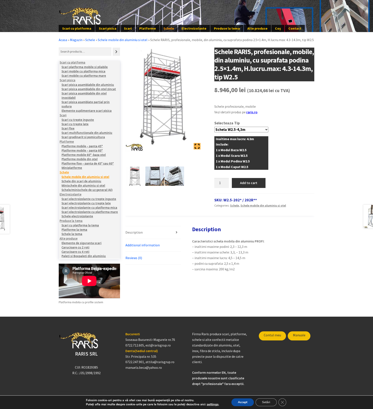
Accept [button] (242, 402)
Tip (237, 123)
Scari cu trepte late (75, 124)
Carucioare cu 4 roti (75, 252)
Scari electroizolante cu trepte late (86, 203)
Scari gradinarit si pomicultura (83, 137)
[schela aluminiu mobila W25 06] (155, 176)
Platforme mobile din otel (80, 159)
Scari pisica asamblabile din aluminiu (88, 85)
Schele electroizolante (77, 216)
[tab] (153, 232)
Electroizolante (194, 28)
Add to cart (248, 183)
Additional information (142, 245)
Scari (128, 28)
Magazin (76, 40)
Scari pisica (107, 28)
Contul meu (272, 335)
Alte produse (257, 28)
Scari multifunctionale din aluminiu (87, 133)
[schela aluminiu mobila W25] (135, 176)
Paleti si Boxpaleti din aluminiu (84, 256)
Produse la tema (227, 28)
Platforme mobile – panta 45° (82, 146)
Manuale (299, 335)
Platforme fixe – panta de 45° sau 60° (88, 163)
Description (134, 232)
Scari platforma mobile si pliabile (85, 67)
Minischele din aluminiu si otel (83, 186)
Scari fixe (68, 128)
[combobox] (85, 52)
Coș (278, 28)
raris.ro (252, 112)
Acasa (63, 40)
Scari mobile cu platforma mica (83, 71)
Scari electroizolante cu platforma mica (89, 208)
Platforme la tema (74, 230)
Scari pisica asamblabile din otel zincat (89, 89)
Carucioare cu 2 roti (75, 247)
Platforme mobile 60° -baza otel (84, 155)
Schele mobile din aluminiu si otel (122, 40)
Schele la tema (72, 234)
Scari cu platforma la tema (80, 225)
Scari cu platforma (76, 28)
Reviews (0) (133, 258)
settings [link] (212, 404)
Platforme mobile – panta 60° (82, 150)
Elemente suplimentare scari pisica (87, 111)
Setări (266, 402)
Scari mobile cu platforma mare (84, 76)
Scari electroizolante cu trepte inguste (89, 199)
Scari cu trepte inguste (78, 120)
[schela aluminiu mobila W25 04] (174, 176)
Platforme (147, 28)
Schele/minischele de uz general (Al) (87, 190)
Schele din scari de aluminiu (81, 181)
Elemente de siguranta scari (81, 243)
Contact (294, 28)
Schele (168, 28)
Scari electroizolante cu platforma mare (90, 212)
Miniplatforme (72, 168)
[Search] (116, 52)
